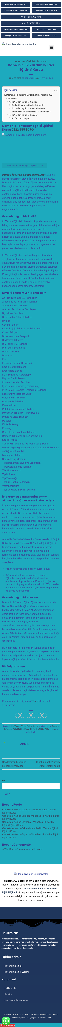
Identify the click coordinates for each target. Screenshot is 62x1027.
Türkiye (35, 701)
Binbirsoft (44, 1014)
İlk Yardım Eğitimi (33, 888)
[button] (51, 47)
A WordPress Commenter (15, 849)
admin (38, 78)
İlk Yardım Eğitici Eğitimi (17, 971)
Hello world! (37, 849)
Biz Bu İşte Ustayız (20, 118)
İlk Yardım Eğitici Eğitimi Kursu (31, 61)
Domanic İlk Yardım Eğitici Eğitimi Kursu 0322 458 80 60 (29, 97)
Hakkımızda (10, 988)
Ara (4, 780)
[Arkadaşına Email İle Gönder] (33, 715)
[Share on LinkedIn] (44, 715)
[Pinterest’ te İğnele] (39, 715)
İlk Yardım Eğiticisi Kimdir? (24, 102)
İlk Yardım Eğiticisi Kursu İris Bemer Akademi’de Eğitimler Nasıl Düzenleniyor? (31, 110)
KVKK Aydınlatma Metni (16, 1000)
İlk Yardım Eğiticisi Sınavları (24, 115)
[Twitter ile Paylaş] (28, 715)
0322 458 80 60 (23, 130)
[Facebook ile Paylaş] (22, 715)
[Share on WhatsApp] (17, 715)
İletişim (8, 994)
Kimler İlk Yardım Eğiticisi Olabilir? (28, 105)
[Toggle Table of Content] (53, 90)
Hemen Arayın (7, 1025)
